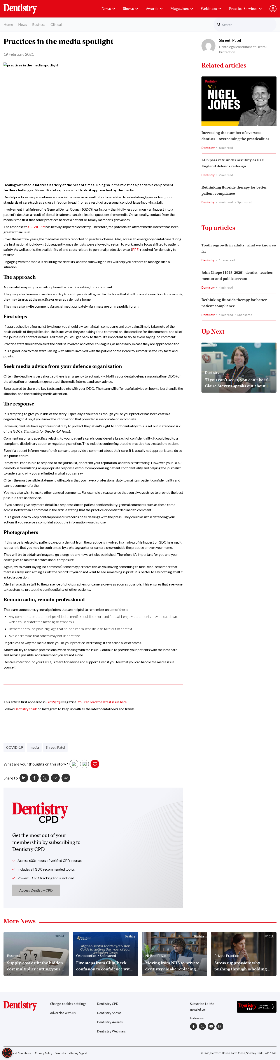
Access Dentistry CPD (36, 890)
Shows (128, 8)
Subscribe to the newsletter (202, 1007)
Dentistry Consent (25, 6)
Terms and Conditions (18, 1053)
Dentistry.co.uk (25, 709)
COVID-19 (36, 227)
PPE (135, 249)
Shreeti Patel (55, 747)
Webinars (209, 8)
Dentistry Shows (109, 1013)
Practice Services (243, 8)
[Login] (273, 8)
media (34, 747)
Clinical (56, 24)
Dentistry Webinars (111, 1031)
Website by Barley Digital (71, 1053)
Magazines (179, 8)
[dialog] (7, 1053)
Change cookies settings (68, 1004)
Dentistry (53, 702)
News (106, 8)
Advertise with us (63, 1013)
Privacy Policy (43, 1053)
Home (8, 24)
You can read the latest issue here (102, 702)
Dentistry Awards (110, 1022)
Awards (152, 8)
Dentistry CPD (107, 1004)
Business (38, 24)
